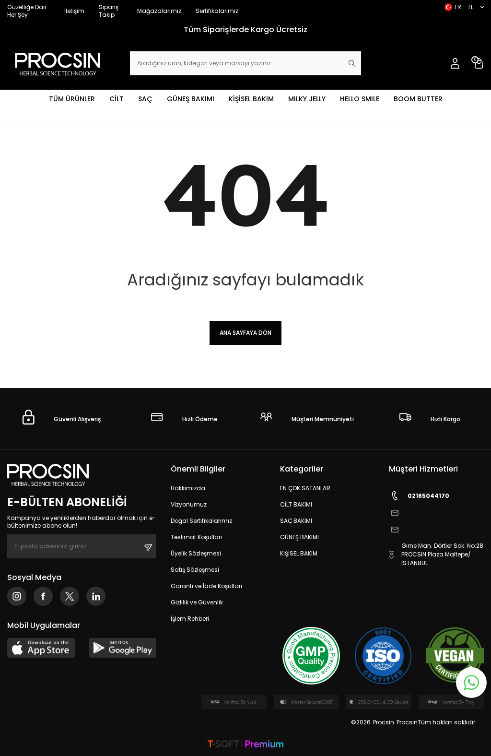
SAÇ (145, 99)
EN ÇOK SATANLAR (305, 488)
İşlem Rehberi (190, 618)
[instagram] (16, 596)
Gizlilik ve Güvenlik (197, 602)
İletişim (74, 11)
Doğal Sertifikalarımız (201, 521)
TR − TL (463, 7)
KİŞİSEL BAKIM (251, 99)
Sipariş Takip (108, 11)
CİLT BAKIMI (296, 504)
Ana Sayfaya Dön (245, 333)
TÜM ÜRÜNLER (72, 99)
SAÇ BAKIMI (296, 521)
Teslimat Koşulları (196, 537)
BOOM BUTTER (418, 99)
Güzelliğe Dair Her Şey (27, 11)
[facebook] (43, 596)
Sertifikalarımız (217, 11)
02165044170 (428, 496)
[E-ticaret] (245, 744)
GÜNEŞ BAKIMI (190, 99)
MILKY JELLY (307, 99)
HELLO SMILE (359, 99)
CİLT (116, 99)
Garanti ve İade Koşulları (206, 586)
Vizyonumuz (189, 504)
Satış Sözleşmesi (195, 570)
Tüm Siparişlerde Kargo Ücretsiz (245, 29)
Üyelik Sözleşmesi (196, 553)
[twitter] (69, 596)
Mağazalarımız (159, 11)
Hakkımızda (188, 488)
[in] (95, 596)
